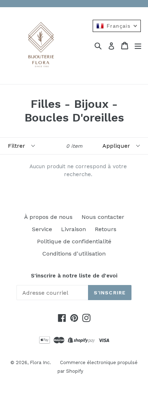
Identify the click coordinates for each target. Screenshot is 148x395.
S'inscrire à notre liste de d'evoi (74, 275)
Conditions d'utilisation (74, 253)
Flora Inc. (40, 362)
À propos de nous (48, 216)
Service (42, 229)
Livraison (73, 229)
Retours (105, 229)
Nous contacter (103, 216)
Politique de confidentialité (74, 241)
